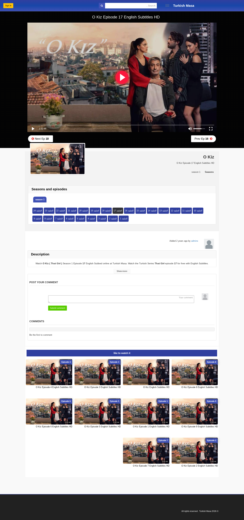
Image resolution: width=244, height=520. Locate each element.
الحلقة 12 (175, 210)
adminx (194, 241)
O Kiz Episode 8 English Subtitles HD (199, 387)
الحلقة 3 (102, 218)
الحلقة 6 (70, 218)
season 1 (39, 199)
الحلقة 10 (198, 210)
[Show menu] (167, 5)
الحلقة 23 (49, 210)
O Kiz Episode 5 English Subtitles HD (102, 426)
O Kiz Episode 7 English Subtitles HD (151, 466)
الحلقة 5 (80, 218)
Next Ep (41, 138)
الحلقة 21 (72, 210)
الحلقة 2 (113, 218)
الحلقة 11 (186, 210)
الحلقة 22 (60, 210)
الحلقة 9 (37, 218)
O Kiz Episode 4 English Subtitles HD (54, 387)
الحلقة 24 (37, 210)
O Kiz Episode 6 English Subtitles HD (54, 426)
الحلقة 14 (152, 210)
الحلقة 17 (118, 210)
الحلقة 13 (163, 210)
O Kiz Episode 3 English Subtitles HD (102, 387)
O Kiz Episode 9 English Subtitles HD (199, 426)
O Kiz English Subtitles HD (156, 387)
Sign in (8, 5)
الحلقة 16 (129, 210)
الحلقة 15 (140, 210)
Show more (122, 271)
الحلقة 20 (83, 210)
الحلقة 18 (106, 210)
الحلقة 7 (59, 218)
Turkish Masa (183, 5)
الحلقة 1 (123, 218)
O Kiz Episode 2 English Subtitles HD (199, 466)
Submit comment (57, 308)
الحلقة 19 (95, 210)
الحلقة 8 (48, 218)
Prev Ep (202, 138)
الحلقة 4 (91, 218)
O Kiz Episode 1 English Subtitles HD (151, 426)
